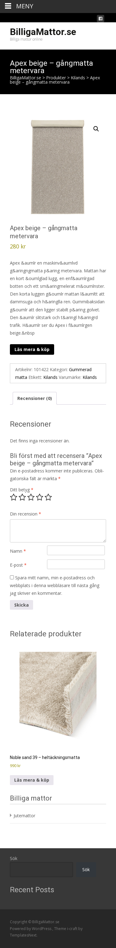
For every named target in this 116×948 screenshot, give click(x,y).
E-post (18, 565)
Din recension (25, 514)
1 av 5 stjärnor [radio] (13, 497)
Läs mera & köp (32, 349)
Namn (18, 551)
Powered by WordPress (31, 928)
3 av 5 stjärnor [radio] (31, 497)
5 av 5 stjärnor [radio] (48, 497)
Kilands (50, 377)
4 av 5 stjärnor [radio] (39, 497)
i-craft (72, 928)
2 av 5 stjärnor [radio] (22, 497)
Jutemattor (24, 816)
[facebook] (100, 20)
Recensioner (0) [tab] (34, 398)
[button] (96, 128)
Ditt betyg (21, 490)
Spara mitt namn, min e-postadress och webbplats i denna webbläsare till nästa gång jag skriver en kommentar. (54, 585)
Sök (13, 858)
